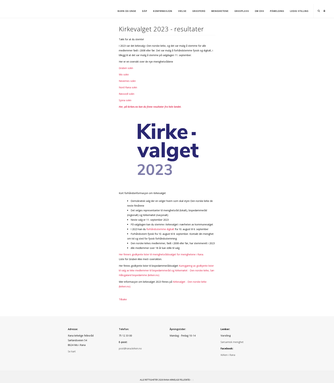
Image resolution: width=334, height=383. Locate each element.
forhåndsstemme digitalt (160, 229)
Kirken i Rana (228, 355)
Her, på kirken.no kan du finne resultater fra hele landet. (150, 106)
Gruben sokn (126, 68)
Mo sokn (124, 74)
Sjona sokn (125, 100)
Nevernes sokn (127, 81)
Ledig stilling (299, 11)
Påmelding (277, 11)
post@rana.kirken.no (130, 348)
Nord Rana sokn (128, 87)
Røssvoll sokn (126, 93)
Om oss (259, 11)
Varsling (226, 335)
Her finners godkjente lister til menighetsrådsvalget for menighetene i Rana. (161, 254)
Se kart (72, 351)
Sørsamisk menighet (232, 342)
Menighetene (220, 11)
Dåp (144, 11)
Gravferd (198, 11)
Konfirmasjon (162, 11)
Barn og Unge (127, 11)
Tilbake (123, 299)
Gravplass (241, 11)
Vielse (182, 11)
